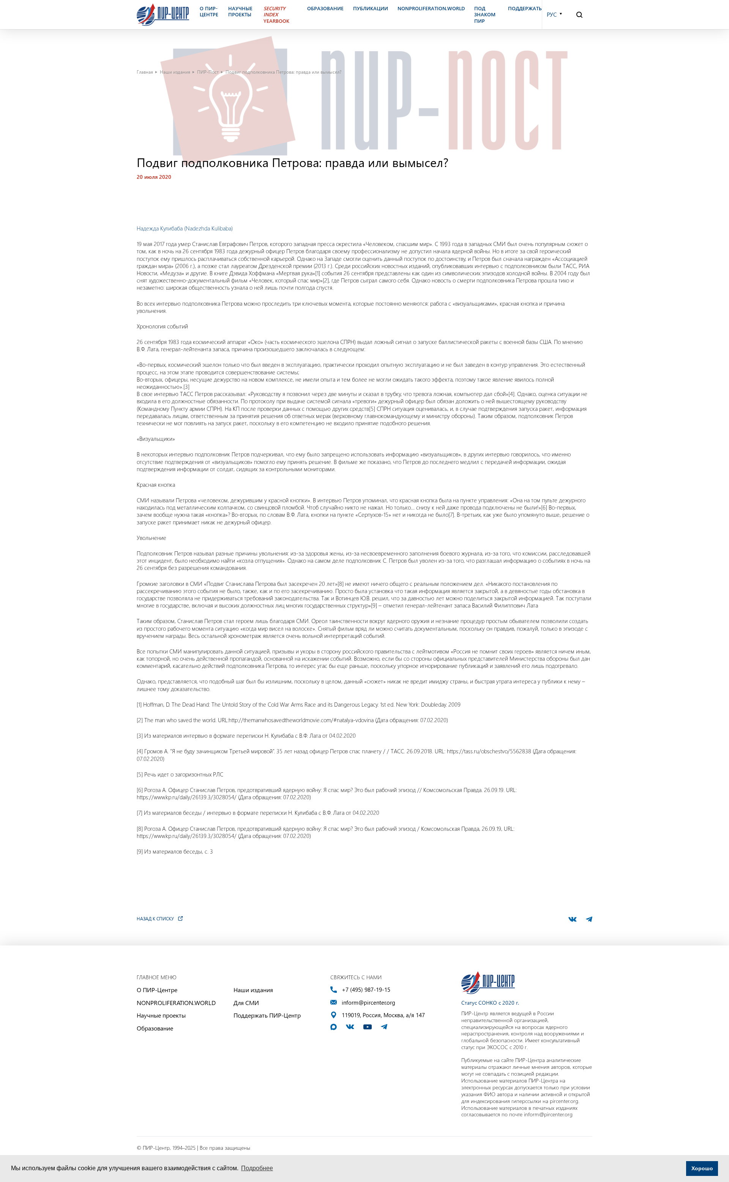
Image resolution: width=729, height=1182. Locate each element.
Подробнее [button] (257, 1168)
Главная (145, 72)
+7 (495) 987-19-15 (366, 989)
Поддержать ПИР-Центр (267, 1015)
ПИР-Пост (208, 72)
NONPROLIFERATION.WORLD (176, 1003)
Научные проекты (161, 1015)
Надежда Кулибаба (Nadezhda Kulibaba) (185, 228)
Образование (155, 1028)
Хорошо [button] (702, 1168)
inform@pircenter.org (368, 1002)
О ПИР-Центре (157, 990)
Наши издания (175, 72)
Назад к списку (155, 918)
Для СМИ (246, 1003)
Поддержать (525, 8)
